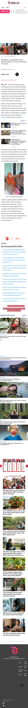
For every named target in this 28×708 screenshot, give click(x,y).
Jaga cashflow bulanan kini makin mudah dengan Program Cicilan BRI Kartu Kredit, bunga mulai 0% (21, 11)
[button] (12, 11)
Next (17, 239)
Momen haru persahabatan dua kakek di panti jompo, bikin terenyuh (14, 288)
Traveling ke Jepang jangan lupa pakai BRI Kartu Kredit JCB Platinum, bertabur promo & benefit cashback (14, 252)
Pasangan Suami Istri (14, 310)
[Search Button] (25, 7)
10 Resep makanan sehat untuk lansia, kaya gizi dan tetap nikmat (14, 300)
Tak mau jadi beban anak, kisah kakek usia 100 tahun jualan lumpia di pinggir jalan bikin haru (14, 260)
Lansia (18, 306)
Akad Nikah (11, 306)
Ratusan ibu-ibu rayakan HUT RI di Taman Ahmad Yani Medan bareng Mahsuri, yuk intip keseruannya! (15, 282)
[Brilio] (13, 3)
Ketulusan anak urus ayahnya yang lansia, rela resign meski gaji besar (15, 275)
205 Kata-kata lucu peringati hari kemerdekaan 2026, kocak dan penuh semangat (14, 492)
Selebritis (3, 7)
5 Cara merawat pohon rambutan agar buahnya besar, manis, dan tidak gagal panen (14, 533)
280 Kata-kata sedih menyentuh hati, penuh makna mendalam (13, 614)
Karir (25, 670)
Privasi (20, 674)
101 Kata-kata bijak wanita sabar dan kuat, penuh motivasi (14, 634)
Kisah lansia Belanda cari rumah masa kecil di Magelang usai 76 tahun (14, 294)
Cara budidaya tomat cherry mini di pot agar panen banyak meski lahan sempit (14, 512)
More (7, 7)
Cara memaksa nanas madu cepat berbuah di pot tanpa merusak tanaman (12, 594)
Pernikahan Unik (12, 308)
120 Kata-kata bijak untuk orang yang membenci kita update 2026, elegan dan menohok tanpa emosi (14, 554)
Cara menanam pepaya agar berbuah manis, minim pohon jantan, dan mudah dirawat (12, 573)
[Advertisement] (14, 28)
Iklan (20, 662)
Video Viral (21, 308)
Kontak (20, 666)
